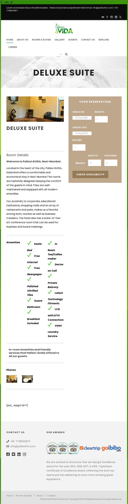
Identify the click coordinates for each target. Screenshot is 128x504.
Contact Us (88, 40)
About (40, 495)
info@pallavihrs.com (103, 7)
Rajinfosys (116, 499)
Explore (103, 40)
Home (9, 40)
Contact (51, 495)
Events (72, 40)
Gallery (60, 40)
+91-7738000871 (20, 441)
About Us (22, 40)
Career (12, 47)
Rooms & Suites (41, 40)
